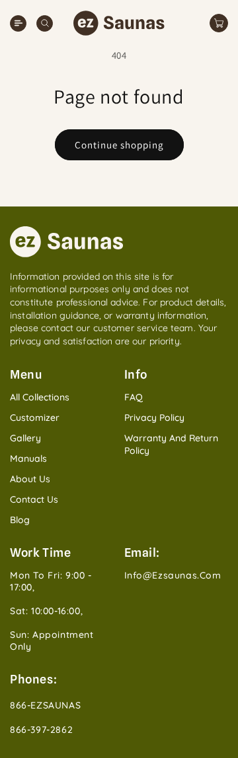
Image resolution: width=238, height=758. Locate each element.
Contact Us (34, 499)
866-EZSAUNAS (45, 705)
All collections (39, 397)
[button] (44, 23)
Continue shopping (119, 145)
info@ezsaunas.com (172, 575)
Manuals (28, 458)
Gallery (25, 438)
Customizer (35, 418)
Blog (20, 520)
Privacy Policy (154, 418)
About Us (30, 479)
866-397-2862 (41, 730)
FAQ (133, 397)
